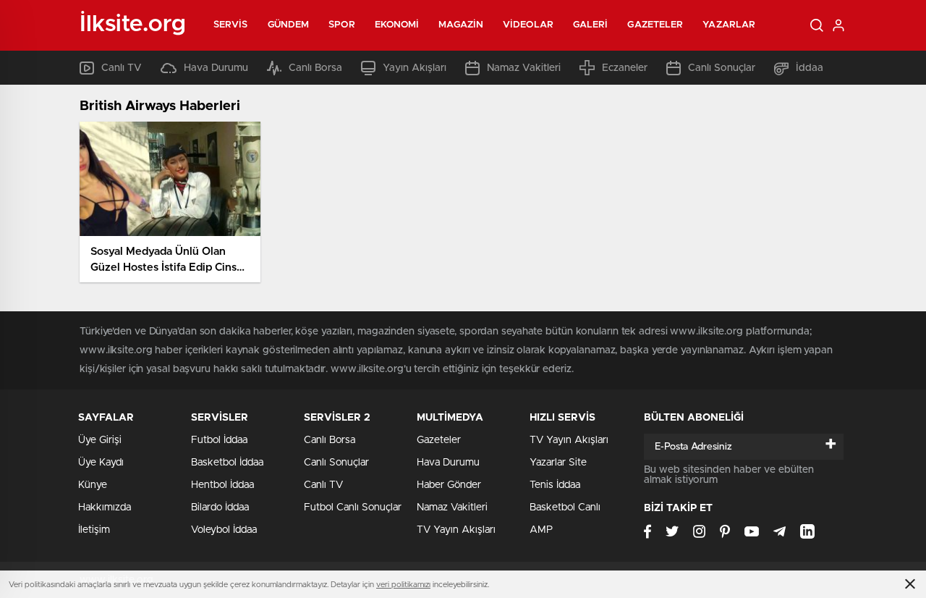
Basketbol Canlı (565, 507)
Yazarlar (728, 25)
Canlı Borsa (315, 68)
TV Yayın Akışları (456, 530)
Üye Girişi (100, 440)
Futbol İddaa (219, 440)
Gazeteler (655, 25)
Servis (230, 25)
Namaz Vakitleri (524, 68)
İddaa (809, 68)
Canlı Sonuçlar (721, 68)
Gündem (289, 25)
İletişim (94, 530)
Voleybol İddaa (224, 530)
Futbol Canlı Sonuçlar (353, 507)
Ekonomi (397, 25)
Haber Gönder (449, 485)
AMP (541, 530)
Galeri (590, 25)
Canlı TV (121, 68)
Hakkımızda (104, 507)
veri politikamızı (403, 585)
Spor (341, 25)
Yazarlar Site (558, 463)
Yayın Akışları (414, 68)
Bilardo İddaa (220, 507)
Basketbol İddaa (227, 463)
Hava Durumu (216, 68)
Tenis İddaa (555, 485)
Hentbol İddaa (222, 485)
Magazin (460, 25)
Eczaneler (624, 68)
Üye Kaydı (101, 463)
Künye (92, 485)
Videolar (528, 25)
